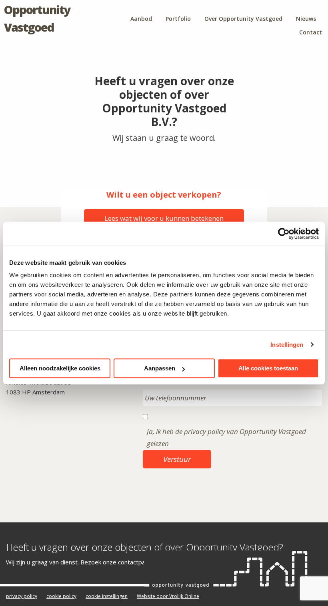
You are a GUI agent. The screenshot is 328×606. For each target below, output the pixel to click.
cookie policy (61, 596)
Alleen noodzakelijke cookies (60, 368)
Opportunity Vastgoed (37, 18)
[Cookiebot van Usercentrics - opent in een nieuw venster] (284, 234)
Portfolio (178, 18)
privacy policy (21, 596)
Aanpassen (159, 368)
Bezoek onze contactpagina (118, 562)
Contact (310, 32)
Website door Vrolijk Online (168, 596)
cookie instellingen (107, 596)
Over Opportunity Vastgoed (243, 18)
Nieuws (306, 18)
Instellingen (286, 344)
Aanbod (141, 18)
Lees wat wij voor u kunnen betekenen (164, 218)
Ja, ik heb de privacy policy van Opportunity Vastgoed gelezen (226, 437)
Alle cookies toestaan (268, 368)
